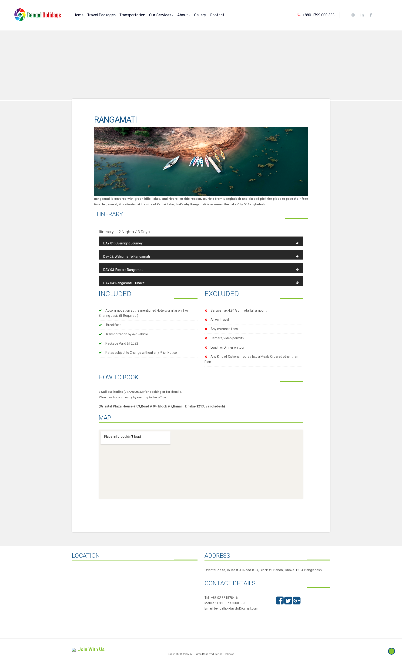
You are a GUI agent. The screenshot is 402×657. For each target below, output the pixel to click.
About (183, 15)
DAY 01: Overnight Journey (123, 243)
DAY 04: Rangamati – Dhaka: (124, 283)
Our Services (160, 15)
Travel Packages (101, 15)
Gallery (200, 15)
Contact (217, 15)
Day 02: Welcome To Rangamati (126, 256)
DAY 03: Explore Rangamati (123, 270)
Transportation (132, 15)
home (79, 15)
